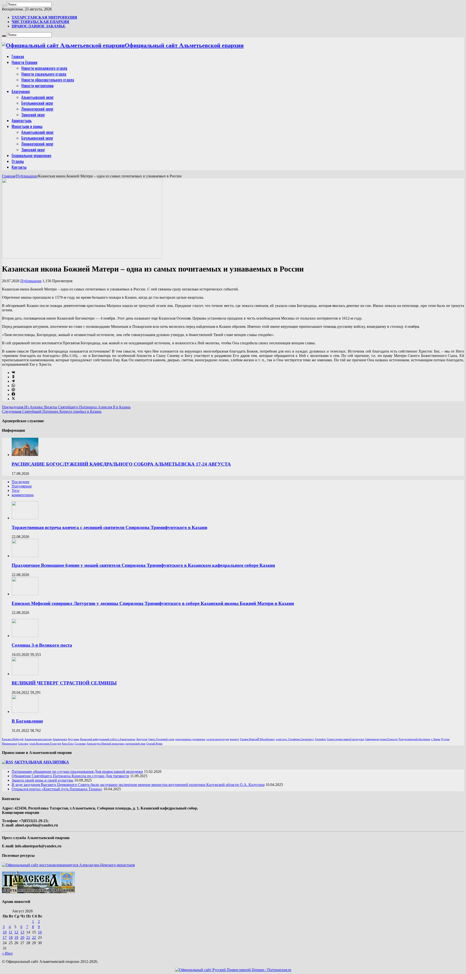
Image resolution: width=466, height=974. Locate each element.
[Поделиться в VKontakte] (13, 373)
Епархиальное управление (31, 155)
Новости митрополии (37, 86)
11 (10, 932)
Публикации (26, 176)
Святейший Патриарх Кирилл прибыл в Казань (51, 411)
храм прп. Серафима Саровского (295, 739)
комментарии (23, 495)
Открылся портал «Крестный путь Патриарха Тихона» (57, 789)
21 (28, 937)
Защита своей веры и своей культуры (42, 780)
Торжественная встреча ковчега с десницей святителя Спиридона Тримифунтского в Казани (109, 527)
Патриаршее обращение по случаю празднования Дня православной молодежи (77, 771)
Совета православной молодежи (345, 739)
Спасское (23, 743)
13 (22, 932)
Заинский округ (33, 115)
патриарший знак (135, 743)
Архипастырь (22, 121)
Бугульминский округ (37, 103)
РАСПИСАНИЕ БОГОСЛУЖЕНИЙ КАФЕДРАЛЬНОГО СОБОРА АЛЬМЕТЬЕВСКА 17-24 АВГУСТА (121, 464)
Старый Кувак (154, 743)
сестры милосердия (217, 739)
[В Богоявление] (25, 712)
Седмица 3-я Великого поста (42, 645)
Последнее (20, 482)
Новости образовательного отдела (47, 80)
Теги (15, 490)
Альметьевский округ (37, 97)
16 (40, 932)
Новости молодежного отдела (44, 68)
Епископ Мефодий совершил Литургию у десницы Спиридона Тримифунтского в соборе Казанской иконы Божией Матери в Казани (153, 603)
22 (34, 937)
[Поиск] (4, 5)
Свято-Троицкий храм (161, 739)
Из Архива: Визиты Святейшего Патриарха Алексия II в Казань (66, 407)
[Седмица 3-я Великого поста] (25, 636)
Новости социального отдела (43, 74)
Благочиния (21, 91)
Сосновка (80, 743)
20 (22, 937)
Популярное (22, 486)
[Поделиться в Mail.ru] (13, 390)
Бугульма (73, 739)
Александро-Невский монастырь (106, 743)
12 (16, 932)
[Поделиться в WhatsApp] (13, 386)
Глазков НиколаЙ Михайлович (257, 739)
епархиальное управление (190, 739)
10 (5, 932)
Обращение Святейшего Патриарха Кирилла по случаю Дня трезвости (70, 776)
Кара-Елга (68, 743)
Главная (18, 56)
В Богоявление (27, 721)
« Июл (7, 953)
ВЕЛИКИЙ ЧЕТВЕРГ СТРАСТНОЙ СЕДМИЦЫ (64, 682)
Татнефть (320, 739)
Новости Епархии (24, 62)
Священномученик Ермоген (381, 739)
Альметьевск (60, 739)
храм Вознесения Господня (45, 743)
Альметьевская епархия (38, 739)
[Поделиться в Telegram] (13, 381)
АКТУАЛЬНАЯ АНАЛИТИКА (41, 762)
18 (11, 937)
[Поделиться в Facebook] (13, 394)
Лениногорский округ (37, 109)
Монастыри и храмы (27, 126)
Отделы (18, 161)
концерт (234, 739)
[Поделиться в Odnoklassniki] (13, 377)
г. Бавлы (435, 739)
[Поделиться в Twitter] (13, 399)
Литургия (141, 739)
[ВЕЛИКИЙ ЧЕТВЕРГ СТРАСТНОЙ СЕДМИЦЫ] (25, 674)
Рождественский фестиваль (414, 739)
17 (5, 937)
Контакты (19, 167)
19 (16, 937)
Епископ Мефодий (13, 739)
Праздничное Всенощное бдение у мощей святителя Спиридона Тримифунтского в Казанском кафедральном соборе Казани (143, 565)
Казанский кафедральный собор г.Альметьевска (107, 739)
